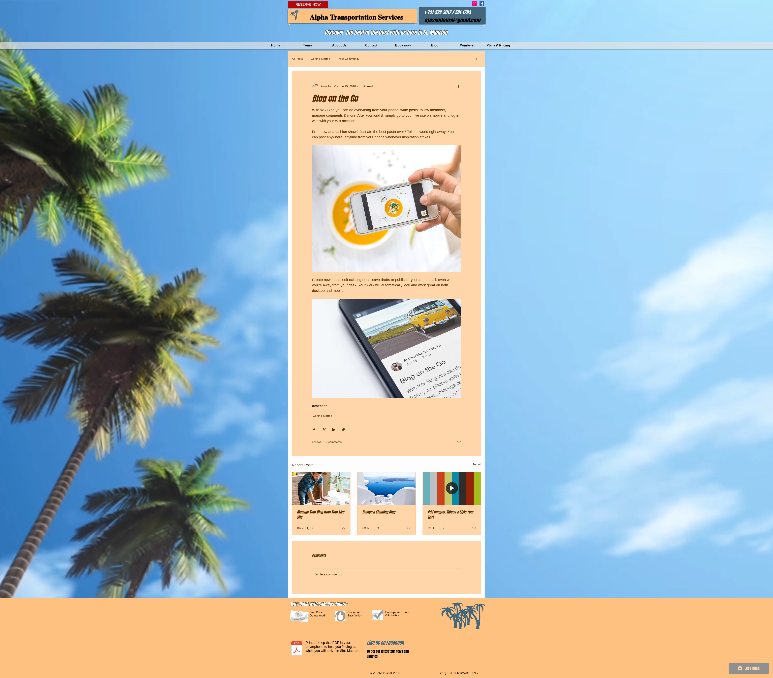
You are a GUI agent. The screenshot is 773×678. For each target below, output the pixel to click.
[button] (476, 59)
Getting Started (320, 58)
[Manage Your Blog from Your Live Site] (321, 488)
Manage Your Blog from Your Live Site (320, 514)
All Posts (297, 58)
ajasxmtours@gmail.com (452, 20)
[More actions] (458, 86)
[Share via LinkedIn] (334, 429)
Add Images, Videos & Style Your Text (450, 514)
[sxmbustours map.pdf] (296, 649)
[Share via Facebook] (314, 429)
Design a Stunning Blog (378, 512)
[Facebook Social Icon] (482, 3)
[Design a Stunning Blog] (387, 488)
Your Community (348, 58)
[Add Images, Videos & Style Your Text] (452, 488)
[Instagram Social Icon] (474, 3)
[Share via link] (343, 429)
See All (476, 464)
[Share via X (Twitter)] (324, 429)
